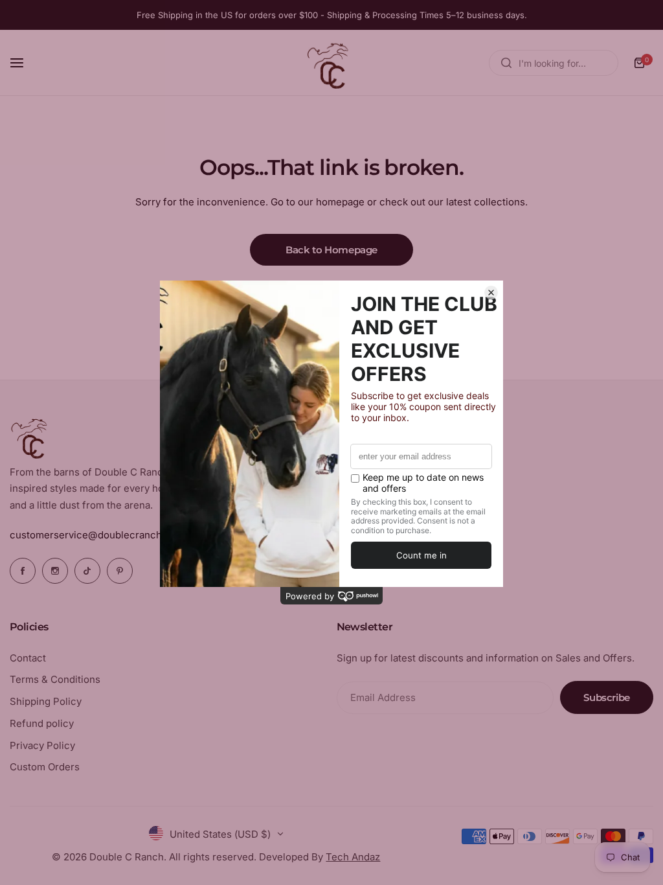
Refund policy (42, 723)
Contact (28, 658)
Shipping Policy (46, 701)
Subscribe (606, 697)
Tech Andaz (353, 857)
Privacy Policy (42, 745)
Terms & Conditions (55, 679)
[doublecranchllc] (331, 63)
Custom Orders (45, 767)
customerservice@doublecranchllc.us (98, 535)
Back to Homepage (331, 250)
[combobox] (553, 63)
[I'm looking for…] (506, 63)
